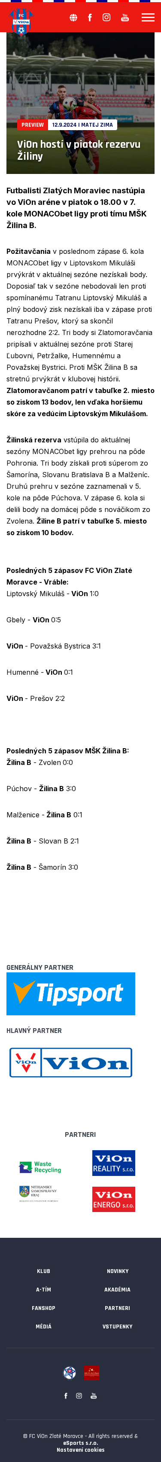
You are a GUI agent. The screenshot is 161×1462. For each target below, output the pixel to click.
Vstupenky (117, 1327)
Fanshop (43, 1308)
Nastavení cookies (81, 1450)
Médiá (44, 1327)
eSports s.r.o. (80, 1443)
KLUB (43, 1271)
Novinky (117, 1271)
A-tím (43, 1290)
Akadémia (117, 1290)
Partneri (117, 1308)
